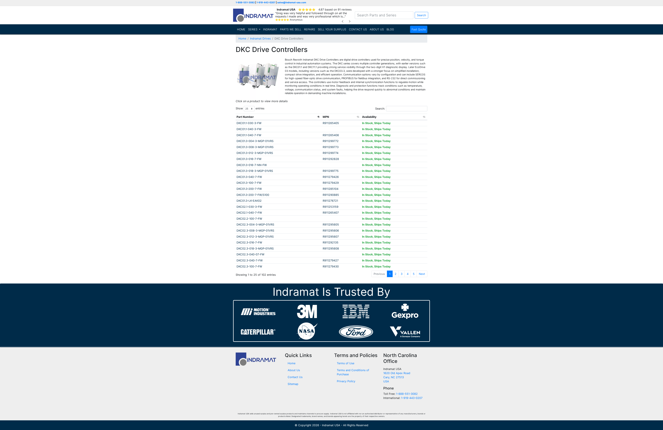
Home (242, 38)
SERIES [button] (253, 29)
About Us (294, 370)
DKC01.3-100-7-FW (249, 182)
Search (421, 15)
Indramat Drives (260, 38)
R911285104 (330, 188)
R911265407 (331, 212)
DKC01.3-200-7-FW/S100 (253, 195)
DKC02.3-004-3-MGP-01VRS (255, 224)
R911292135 (330, 242)
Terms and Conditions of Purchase (353, 372)
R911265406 (331, 135)
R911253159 (330, 206)
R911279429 (331, 182)
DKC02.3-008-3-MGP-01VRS (255, 230)
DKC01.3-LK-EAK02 (249, 200)
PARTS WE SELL (290, 29)
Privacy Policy (346, 381)
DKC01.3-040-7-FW (249, 177)
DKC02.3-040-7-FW (250, 260)
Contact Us (295, 377)
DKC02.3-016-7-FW (249, 242)
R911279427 (331, 260)
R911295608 (331, 248)
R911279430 (331, 266)
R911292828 (331, 159)
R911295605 (331, 224)
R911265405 (331, 123)
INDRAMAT (270, 29)
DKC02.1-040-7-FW (249, 212)
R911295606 (331, 230)
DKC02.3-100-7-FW (249, 266)
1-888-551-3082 (245, 2)
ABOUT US (377, 29)
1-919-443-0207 (266, 2)
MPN (326, 117)
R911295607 (331, 236)
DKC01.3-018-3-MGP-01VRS (255, 171)
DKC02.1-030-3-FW (249, 206)
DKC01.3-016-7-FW (249, 159)
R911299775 (331, 171)
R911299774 (330, 153)
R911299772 (331, 141)
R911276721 (330, 200)
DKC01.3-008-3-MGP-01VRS (255, 147)
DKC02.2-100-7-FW (249, 218)
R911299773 (331, 147)
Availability (369, 117)
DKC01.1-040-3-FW (249, 129)
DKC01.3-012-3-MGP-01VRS (255, 153)
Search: (380, 108)
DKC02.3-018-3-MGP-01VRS (255, 248)
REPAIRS (309, 29)
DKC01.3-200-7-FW (249, 188)
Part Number (245, 117)
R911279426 (331, 177)
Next (422, 274)
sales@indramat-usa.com (291, 2)
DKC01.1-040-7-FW (249, 135)
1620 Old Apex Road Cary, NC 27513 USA (396, 377)
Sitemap (293, 384)
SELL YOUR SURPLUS (332, 29)
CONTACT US (358, 29)
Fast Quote (419, 29)
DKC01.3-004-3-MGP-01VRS (255, 141)
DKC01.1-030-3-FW (249, 123)
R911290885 (331, 195)
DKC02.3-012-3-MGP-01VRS (255, 236)
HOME (241, 29)
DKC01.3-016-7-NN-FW (252, 165)
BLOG (390, 29)
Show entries (250, 108)
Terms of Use (345, 363)
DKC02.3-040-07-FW (250, 254)
